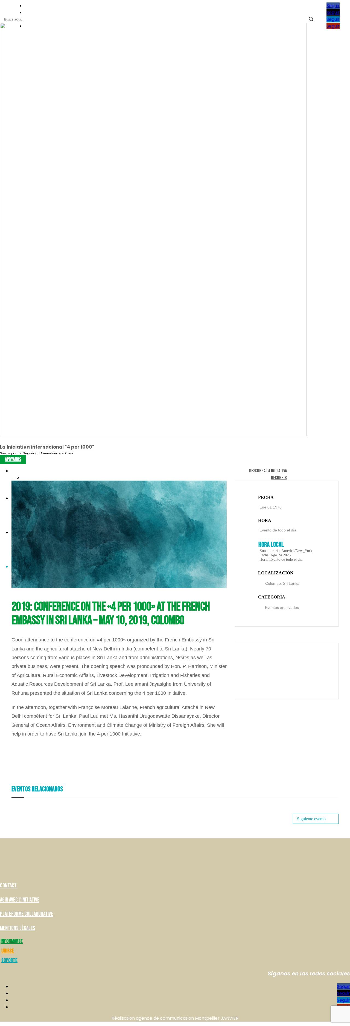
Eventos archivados (282, 607)
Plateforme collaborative (26, 914)
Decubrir (279, 478)
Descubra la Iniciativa (268, 471)
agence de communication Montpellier (178, 1018)
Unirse (7, 950)
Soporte (9, 960)
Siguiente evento (311, 818)
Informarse (12, 941)
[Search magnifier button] (311, 19)
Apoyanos (13, 460)
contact (9, 885)
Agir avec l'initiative (19, 899)
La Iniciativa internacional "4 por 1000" (47, 447)
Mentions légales (17, 928)
